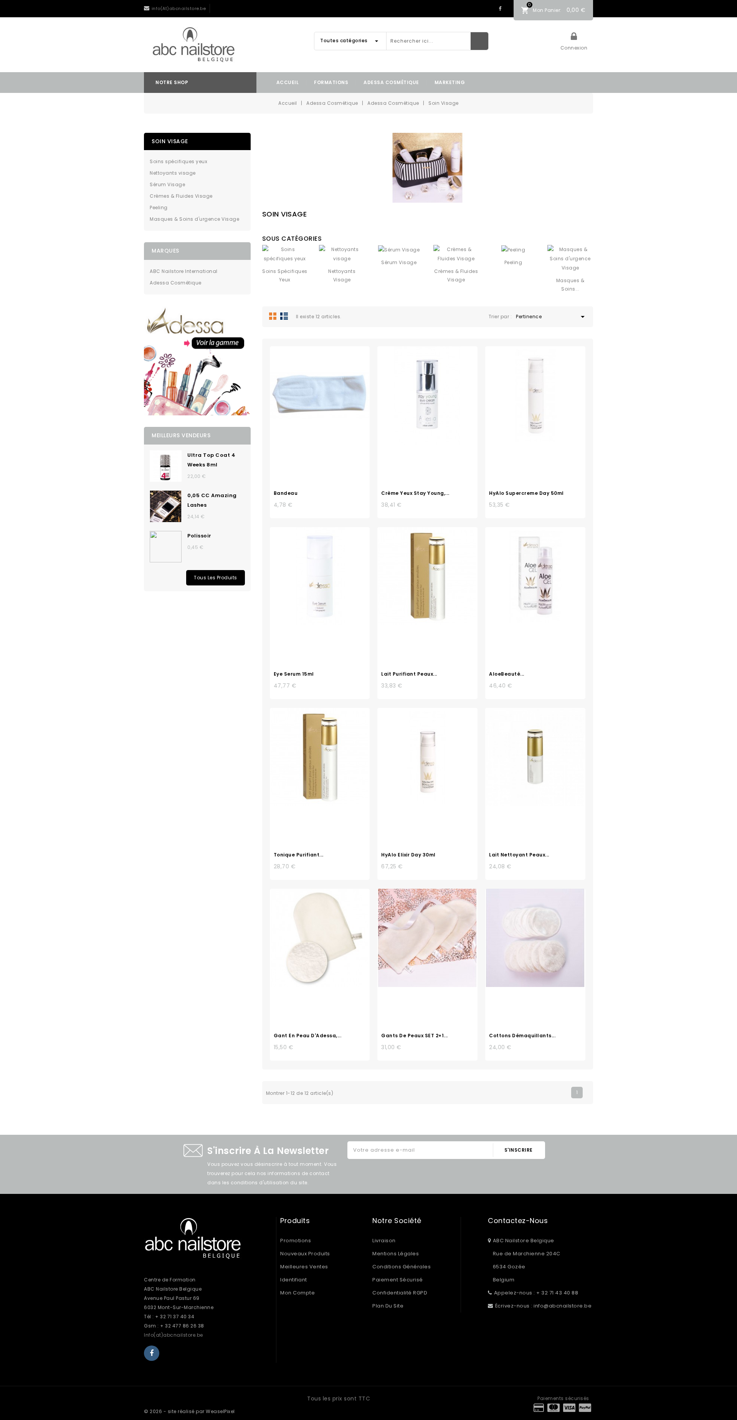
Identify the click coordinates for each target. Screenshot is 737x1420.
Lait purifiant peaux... (409, 674)
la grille (273, 316)
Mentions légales (395, 1253)
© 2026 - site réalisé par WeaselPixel (189, 1411)
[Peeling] (513, 250)
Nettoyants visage (173, 173)
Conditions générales (401, 1266)
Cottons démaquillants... (522, 1035)
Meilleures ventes (304, 1266)
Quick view (328, 397)
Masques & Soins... (570, 284)
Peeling (159, 207)
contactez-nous (518, 1221)
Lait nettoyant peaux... (519, 854)
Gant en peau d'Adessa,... (308, 1035)
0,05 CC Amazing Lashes (212, 500)
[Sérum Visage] (399, 250)
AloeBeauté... (506, 674)
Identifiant (293, 1279)
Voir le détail (311, 397)
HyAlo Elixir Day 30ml (408, 854)
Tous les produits (215, 577)
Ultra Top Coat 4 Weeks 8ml (211, 459)
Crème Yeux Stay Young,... (415, 493)
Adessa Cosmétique (391, 82)
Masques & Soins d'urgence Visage (194, 219)
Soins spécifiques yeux (178, 161)
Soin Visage (170, 141)
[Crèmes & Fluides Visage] (456, 254)
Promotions (295, 1240)
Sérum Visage (167, 184)
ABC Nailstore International (184, 271)
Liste (284, 316)
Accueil (287, 82)
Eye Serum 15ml (294, 674)
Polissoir (199, 535)
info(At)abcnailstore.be (179, 8)
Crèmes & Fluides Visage (181, 196)
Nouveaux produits (305, 1253)
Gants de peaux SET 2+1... (414, 1035)
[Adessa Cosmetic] (197, 360)
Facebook (500, 8)
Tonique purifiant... (299, 854)
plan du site (387, 1305)
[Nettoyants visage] (342, 254)
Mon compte (297, 1292)
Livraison (384, 1240)
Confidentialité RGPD (399, 1292)
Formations (331, 82)
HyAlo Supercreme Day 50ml (526, 493)
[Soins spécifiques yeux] (285, 254)
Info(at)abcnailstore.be (173, 1335)
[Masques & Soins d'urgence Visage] (570, 259)
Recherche (479, 41)
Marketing (450, 82)
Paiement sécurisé (397, 1279)
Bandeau (286, 493)
